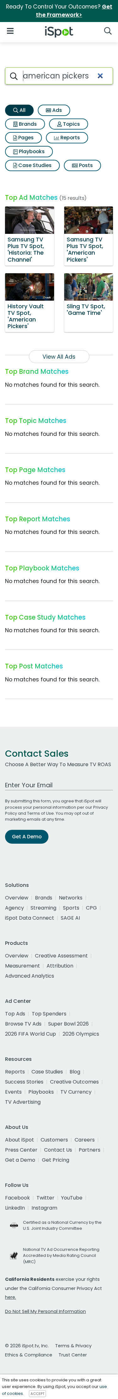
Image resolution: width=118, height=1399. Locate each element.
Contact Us (58, 1149)
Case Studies (34, 165)
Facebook (17, 1197)
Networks (70, 897)
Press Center (21, 1149)
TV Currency (76, 1091)
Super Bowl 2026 (68, 1023)
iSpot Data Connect (29, 918)
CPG (91, 907)
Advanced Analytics (29, 976)
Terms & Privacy (73, 1346)
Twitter (45, 1197)
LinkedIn (15, 1207)
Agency (14, 907)
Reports (69, 137)
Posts (85, 165)
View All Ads (59, 357)
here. (10, 1297)
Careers (85, 1139)
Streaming (43, 907)
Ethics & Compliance (28, 1355)
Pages (25, 137)
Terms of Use (40, 813)
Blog (75, 1071)
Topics (71, 124)
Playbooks (31, 151)
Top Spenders (49, 1013)
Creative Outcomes (74, 1081)
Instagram (44, 1207)
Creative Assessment (61, 955)
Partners (89, 1149)
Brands (27, 124)
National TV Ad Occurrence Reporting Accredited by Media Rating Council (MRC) (61, 1255)
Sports (71, 907)
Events (13, 1091)
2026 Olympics (81, 1034)
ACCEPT (37, 1393)
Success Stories (24, 1081)
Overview (16, 897)
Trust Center (73, 1355)
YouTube (71, 1197)
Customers (54, 1139)
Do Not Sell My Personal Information (45, 1311)
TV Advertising (23, 1102)
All (21, 110)
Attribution (60, 965)
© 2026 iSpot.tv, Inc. (27, 1346)
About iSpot (19, 1139)
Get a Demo (20, 1160)
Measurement (22, 965)
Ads (56, 110)
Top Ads (15, 1013)
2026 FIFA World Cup (30, 1034)
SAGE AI (70, 918)
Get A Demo (27, 836)
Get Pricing (55, 1160)
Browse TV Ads (23, 1023)
